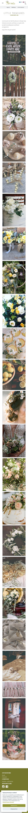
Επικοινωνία (4, 777)
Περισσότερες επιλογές (8, 802)
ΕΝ (25, 2)
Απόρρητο (25, 812)
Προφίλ (3, 775)
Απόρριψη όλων (14, 808)
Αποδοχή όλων (14, 805)
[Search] (26, 4)
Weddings (14, 7)
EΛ (21, 2)
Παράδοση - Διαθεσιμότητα (7, 781)
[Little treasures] (14, 50)
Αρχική (8, 7)
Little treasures (21, 7)
